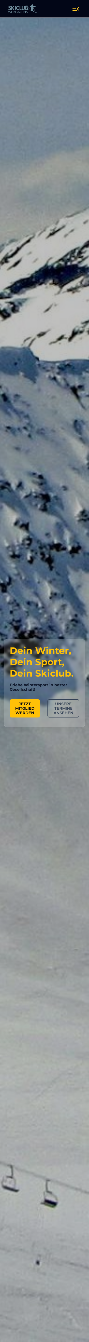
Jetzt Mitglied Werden (24, 708)
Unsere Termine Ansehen (63, 708)
